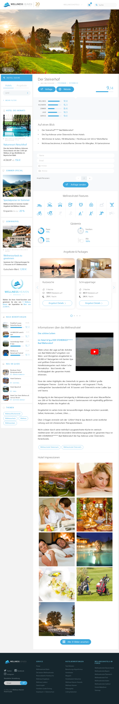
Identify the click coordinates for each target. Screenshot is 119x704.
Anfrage (48, 89)
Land (7, 93)
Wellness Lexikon (42, 682)
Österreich (73, 83)
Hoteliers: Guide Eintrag (44, 689)
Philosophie (69, 689)
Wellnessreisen (10, 423)
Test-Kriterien (69, 666)
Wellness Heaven (71, 685)
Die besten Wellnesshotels (45, 673)
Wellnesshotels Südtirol (102, 684)
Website (67, 89)
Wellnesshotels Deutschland (104, 668)
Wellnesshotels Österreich (103, 674)
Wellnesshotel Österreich (72, 447)
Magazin (68, 676)
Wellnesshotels (72, 5)
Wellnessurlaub (10, 418)
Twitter (9, 671)
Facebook (20, 671)
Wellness (23, 418)
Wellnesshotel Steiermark (49, 447)
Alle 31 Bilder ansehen (78, 642)
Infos (9, 69)
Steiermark (62, 83)
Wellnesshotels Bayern (102, 671)
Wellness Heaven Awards (73, 682)
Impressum (40, 692)
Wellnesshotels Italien (102, 681)
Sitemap (97, 690)
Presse (38, 666)
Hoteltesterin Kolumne (73, 679)
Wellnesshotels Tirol (101, 678)
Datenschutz (49, 692)
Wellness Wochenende (12, 414)
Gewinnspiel (40, 685)
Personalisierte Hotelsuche (45, 676)
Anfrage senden (78, 184)
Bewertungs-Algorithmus (74, 669)
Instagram (10, 674)
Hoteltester (69, 673)
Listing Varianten (71, 692)
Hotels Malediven (100, 687)
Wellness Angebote (42, 679)
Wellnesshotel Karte (42, 669)
